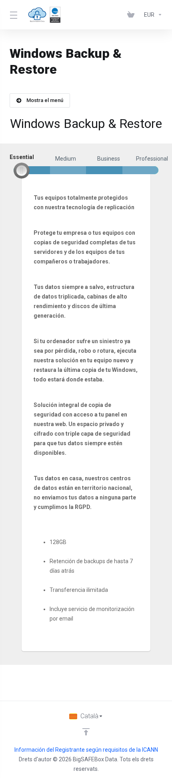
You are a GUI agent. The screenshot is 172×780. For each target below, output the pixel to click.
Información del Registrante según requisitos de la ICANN (86, 750)
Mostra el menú (44, 100)
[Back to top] (86, 732)
